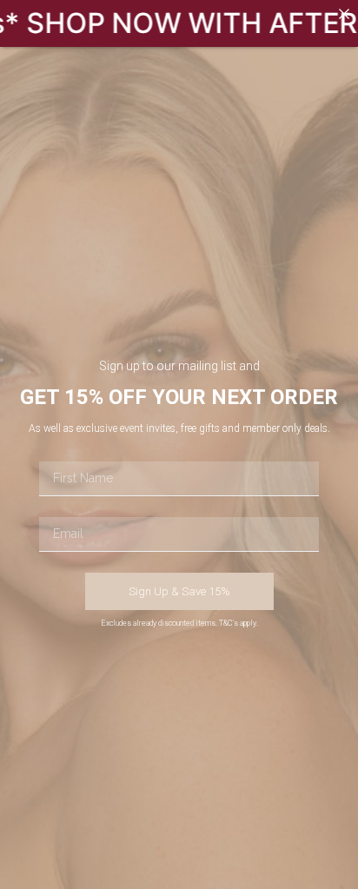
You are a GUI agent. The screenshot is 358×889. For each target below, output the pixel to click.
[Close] (344, 14)
